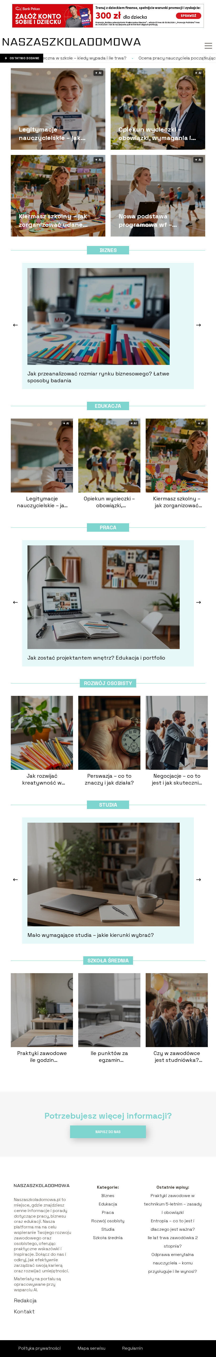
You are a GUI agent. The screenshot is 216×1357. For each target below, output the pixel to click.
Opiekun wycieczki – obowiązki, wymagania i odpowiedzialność (155, 133)
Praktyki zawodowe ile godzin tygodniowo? (42, 1056)
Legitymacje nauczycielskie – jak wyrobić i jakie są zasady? (59, 133)
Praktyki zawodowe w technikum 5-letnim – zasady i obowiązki (173, 1204)
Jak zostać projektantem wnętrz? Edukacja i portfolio (96, 657)
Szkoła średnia (108, 960)
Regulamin (132, 1348)
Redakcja (25, 1300)
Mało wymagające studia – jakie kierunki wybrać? (90, 935)
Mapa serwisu (91, 1348)
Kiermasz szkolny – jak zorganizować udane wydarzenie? (53, 220)
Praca (108, 527)
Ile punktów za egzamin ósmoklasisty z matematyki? (109, 1056)
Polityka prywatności (39, 1348)
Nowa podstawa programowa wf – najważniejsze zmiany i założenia (154, 220)
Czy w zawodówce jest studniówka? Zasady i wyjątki (177, 1056)
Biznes (108, 250)
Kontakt (24, 1311)
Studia (108, 804)
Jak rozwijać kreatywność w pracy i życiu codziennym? (42, 779)
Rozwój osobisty (108, 683)
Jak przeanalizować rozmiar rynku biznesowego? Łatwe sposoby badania (98, 377)
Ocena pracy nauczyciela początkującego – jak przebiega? (133, 58)
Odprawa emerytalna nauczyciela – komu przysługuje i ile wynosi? (172, 1263)
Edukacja (108, 406)
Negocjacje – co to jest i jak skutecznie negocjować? (177, 779)
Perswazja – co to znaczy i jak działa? (109, 779)
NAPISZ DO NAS (108, 1132)
